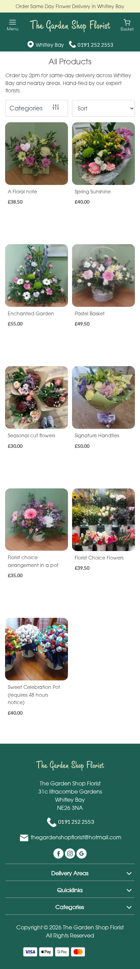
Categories (26, 108)
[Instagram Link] (70, 852)
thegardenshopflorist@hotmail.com (76, 837)
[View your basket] (127, 24)
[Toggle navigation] (12, 25)
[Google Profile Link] (81, 852)
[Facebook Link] (59, 852)
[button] (70, 872)
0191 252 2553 (95, 45)
